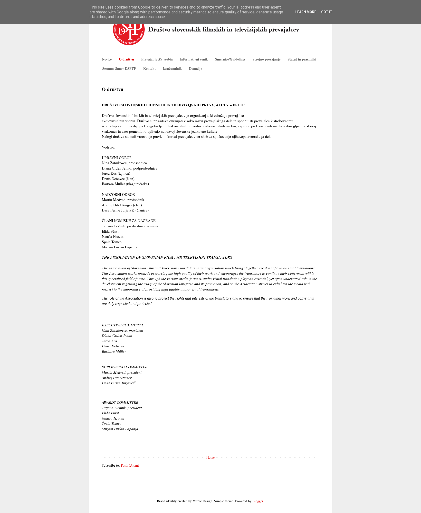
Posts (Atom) (130, 465)
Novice (107, 59)
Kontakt (149, 68)
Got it (326, 12)
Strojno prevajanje (266, 59)
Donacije (195, 68)
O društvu (126, 59)
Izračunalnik (172, 68)
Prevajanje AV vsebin (157, 59)
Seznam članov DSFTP (119, 68)
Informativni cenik (194, 59)
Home (210, 457)
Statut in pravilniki (302, 59)
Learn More (305, 12)
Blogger (257, 501)
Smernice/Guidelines (230, 59)
